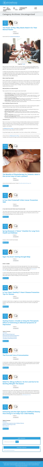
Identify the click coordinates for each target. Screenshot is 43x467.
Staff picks (35, 8)
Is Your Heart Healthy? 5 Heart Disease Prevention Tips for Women (21, 293)
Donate (20, 9)
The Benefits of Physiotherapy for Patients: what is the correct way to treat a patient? (21, 175)
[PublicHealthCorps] (21, 3)
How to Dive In (6, 426)
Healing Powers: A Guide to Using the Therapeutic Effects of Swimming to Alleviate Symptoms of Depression (21, 322)
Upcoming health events (7, 10)
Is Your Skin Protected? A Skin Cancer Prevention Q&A (20, 201)
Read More (6, 185)
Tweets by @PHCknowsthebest (9, 450)
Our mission (8, 8)
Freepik (23, 64)
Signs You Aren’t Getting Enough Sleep (16, 257)
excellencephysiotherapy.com (25, 183)
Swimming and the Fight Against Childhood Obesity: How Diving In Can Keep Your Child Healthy (21, 412)
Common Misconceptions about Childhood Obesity (13, 423)
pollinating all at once (26, 394)
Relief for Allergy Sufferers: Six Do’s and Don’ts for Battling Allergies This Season (21, 383)
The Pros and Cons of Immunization (15, 355)
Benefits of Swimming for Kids (9, 424)
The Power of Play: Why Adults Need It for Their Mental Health (20, 29)
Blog (16, 9)
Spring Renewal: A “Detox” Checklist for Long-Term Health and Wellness (21, 232)
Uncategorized (15, 33)
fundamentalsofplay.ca (15, 36)
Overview (5, 421)
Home (4, 7)
